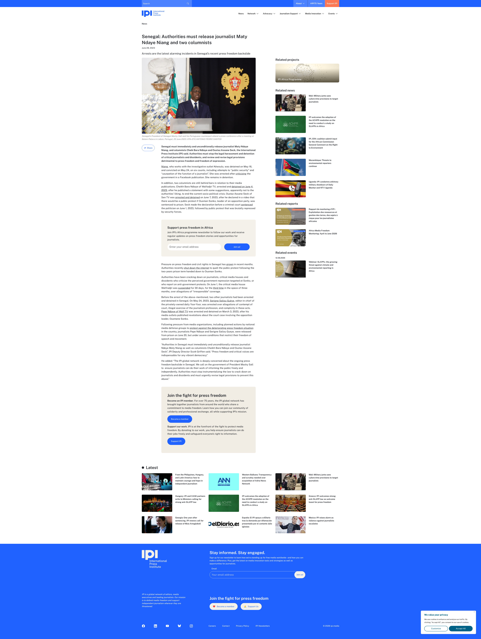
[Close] (474, 611)
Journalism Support (289, 13)
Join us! (237, 247)
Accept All (461, 628)
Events (331, 13)
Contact (226, 626)
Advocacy (267, 13)
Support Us (251, 606)
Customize (436, 628)
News (241, 13)
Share (149, 148)
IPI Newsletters (263, 626)
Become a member (180, 419)
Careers (212, 626)
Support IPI (332, 3)
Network (252, 13)
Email (214, 568)
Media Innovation (313, 13)
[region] (448, 622)
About (299, 3)
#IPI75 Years (316, 3)
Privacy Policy (242, 626)
